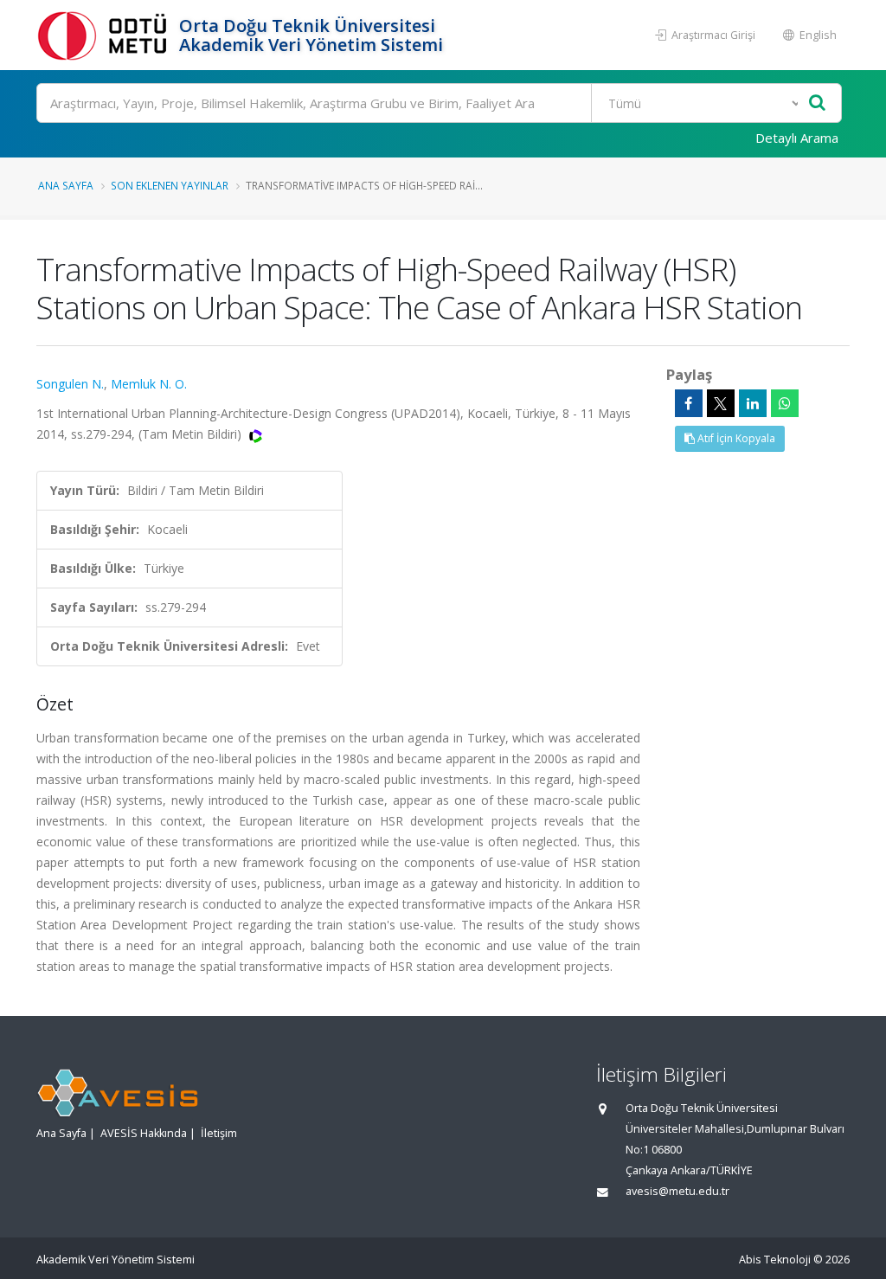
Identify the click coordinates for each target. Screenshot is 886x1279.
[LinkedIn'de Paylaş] (753, 403)
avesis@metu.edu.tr (677, 1191)
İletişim (219, 1133)
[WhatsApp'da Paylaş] (785, 403)
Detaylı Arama (796, 137)
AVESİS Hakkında (143, 1133)
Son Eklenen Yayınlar (169, 185)
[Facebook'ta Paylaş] (689, 403)
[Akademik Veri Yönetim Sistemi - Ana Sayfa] (105, 35)
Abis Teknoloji (775, 1259)
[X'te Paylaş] (721, 403)
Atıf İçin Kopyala (735, 438)
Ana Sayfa (65, 185)
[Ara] (817, 103)
